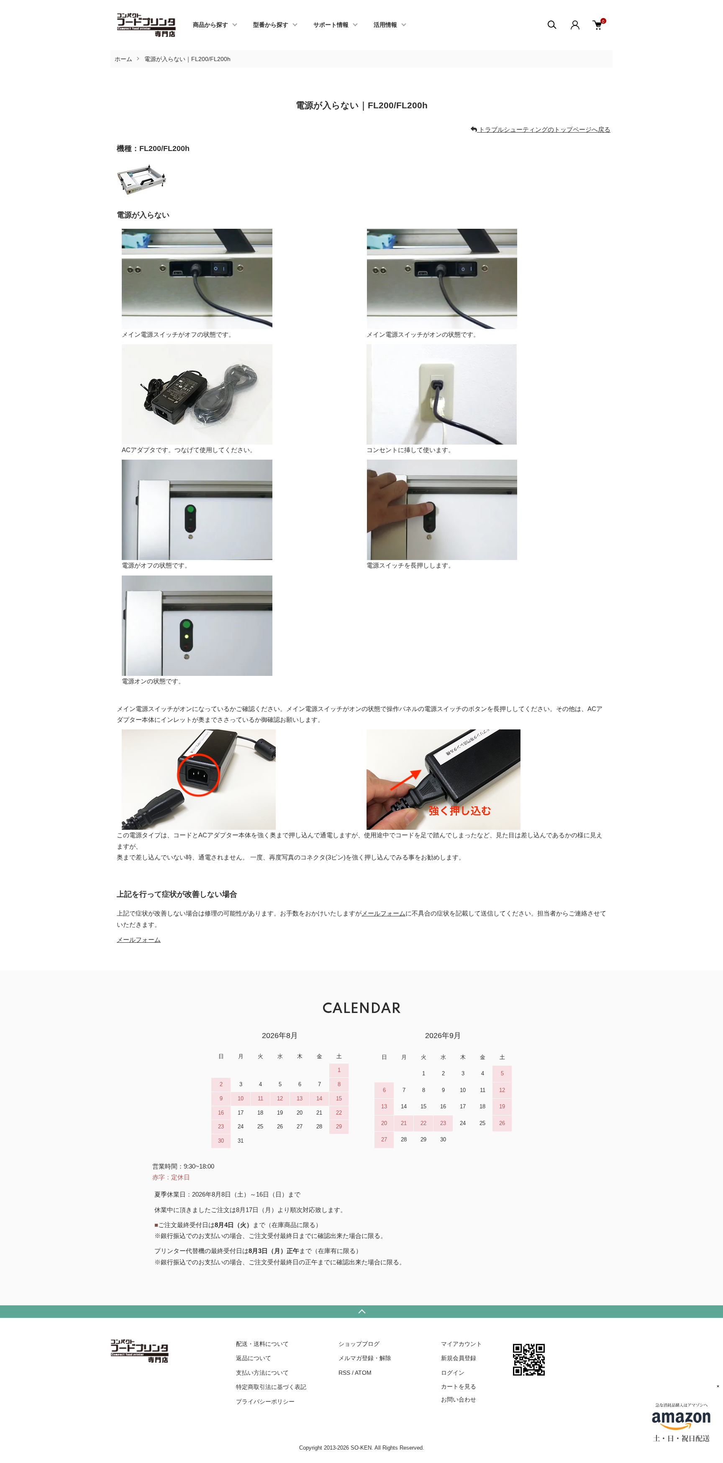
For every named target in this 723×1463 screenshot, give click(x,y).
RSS (344, 1372)
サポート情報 (331, 25)
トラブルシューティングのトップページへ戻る (543, 129)
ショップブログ (358, 1343)
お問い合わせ (458, 1399)
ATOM (363, 1372)
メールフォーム (383, 913)
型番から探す (270, 25)
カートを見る (458, 1386)
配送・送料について (262, 1343)
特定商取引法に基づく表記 (271, 1387)
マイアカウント (461, 1343)
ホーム (123, 59)
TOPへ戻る (361, 1311)
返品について (253, 1358)
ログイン (452, 1372)
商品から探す (210, 25)
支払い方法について (262, 1372)
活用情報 (385, 25)
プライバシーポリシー (265, 1401)
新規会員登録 (458, 1358)
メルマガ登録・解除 (364, 1358)
